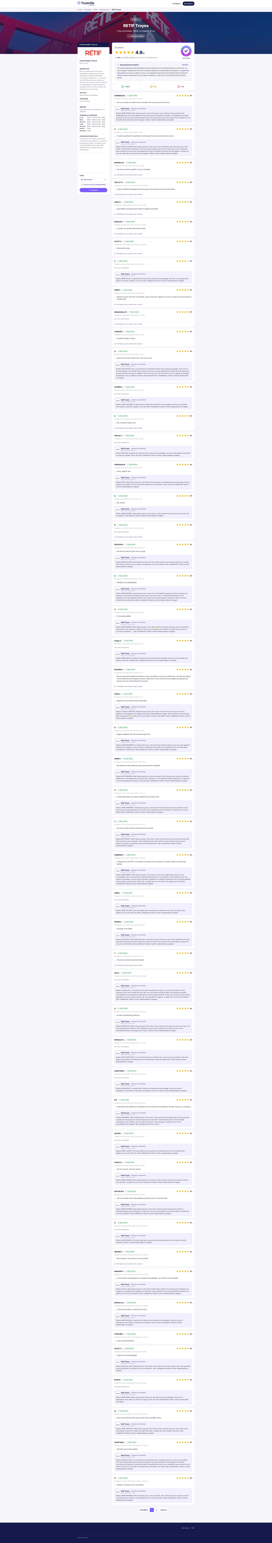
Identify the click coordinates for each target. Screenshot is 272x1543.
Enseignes (176, 3)
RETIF (95, 9)
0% (155, 86)
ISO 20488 (186, 58)
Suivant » (164, 1510)
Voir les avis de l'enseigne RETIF (95, 184)
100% (127, 86)
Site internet (88, 179)
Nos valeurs (188, 3)
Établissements (105, 9)
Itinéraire (95, 190)
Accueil (80, 9)
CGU (192, 1528)
